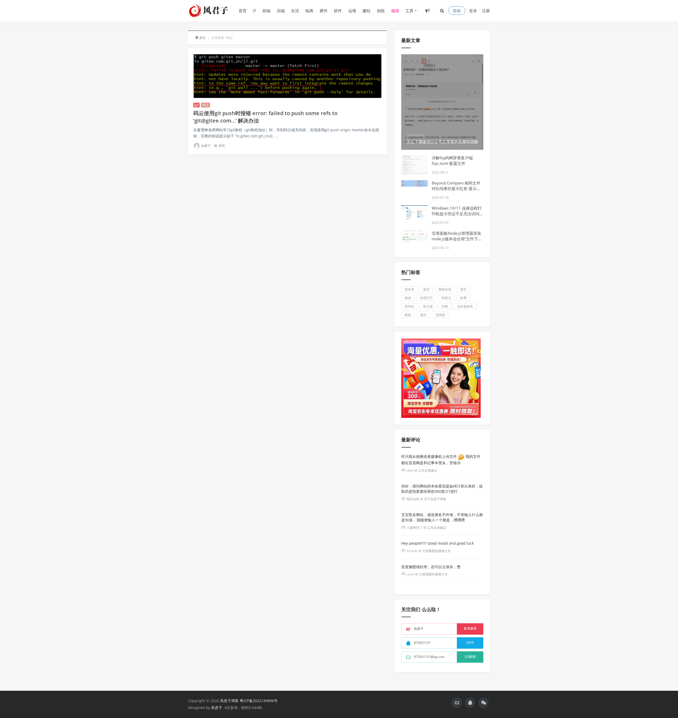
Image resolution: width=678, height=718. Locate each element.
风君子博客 (229, 700)
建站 (367, 10)
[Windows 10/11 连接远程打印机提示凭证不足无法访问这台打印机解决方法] (414, 213)
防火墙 (428, 306)
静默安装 (445, 289)
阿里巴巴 (426, 298)
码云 (205, 105)
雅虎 (408, 298)
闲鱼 (445, 306)
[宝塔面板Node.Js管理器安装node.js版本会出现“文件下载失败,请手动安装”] (414, 238)
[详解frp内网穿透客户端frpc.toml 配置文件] (414, 170)
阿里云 (446, 298)
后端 (281, 10)
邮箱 (408, 315)
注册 (486, 10)
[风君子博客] (209, 10)
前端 (266, 10)
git (196, 105)
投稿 (457, 10)
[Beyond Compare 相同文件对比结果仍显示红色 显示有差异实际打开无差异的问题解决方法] (414, 183)
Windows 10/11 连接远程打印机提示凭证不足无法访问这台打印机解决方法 (457, 213)
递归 (423, 315)
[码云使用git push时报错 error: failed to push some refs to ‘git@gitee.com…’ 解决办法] (287, 76)
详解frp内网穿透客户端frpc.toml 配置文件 (452, 160)
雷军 (463, 289)
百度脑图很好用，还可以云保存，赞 (431, 566)
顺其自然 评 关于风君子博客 (426, 499)
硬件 (324, 10)
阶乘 (463, 298)
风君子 (206, 145)
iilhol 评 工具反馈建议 (422, 470)
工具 (409, 10)
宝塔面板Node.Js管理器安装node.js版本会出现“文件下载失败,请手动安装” (457, 239)
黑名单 (409, 289)
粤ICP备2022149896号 (259, 700)
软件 (338, 10)
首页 (243, 10)
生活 (295, 10)
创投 (381, 10)
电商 (309, 10)
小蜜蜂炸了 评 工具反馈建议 (426, 527)
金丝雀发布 (465, 306)
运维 (352, 10)
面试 (426, 289)
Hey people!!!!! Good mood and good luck (437, 543)
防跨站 (409, 306)
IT (254, 10)
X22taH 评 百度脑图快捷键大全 (429, 551)
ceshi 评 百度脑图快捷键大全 (427, 574)
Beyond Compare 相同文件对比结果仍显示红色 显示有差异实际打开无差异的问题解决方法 (457, 191)
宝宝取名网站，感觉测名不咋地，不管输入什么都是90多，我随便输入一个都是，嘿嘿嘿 (442, 517)
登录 (473, 10)
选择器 (440, 315)
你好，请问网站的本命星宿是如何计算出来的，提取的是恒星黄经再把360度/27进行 (442, 489)
